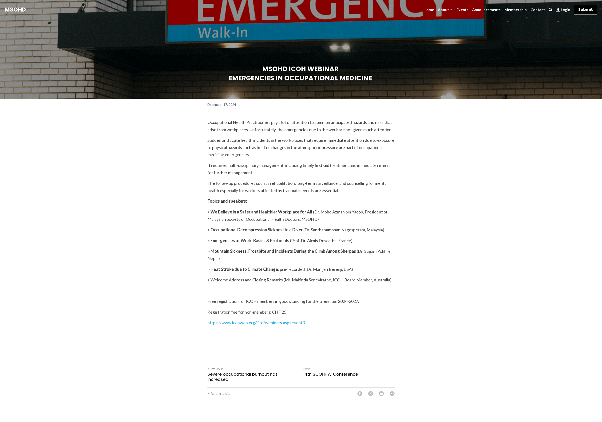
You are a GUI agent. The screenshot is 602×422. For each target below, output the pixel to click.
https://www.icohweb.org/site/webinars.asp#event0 (256, 322)
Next (306, 369)
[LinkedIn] (381, 393)
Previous (217, 369)
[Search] (550, 10)
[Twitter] (370, 393)
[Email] (392, 393)
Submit (585, 9)
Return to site (220, 393)
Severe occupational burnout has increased (242, 377)
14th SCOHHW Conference (330, 374)
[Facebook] (359, 393)
